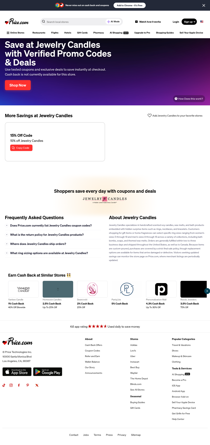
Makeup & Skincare (181, 356)
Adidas (133, 345)
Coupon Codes (92, 350)
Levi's (133, 350)
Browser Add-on (180, 397)
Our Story (90, 367)
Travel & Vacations (181, 345)
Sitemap (136, 435)
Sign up (188, 22)
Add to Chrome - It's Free (129, 5)
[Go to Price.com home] (17, 22)
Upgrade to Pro (142, 32)
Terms (97, 435)
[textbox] (201, 21)
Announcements (93, 373)
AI (115, 21)
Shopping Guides (165, 32)
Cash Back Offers (93, 345)
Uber (132, 356)
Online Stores (17, 32)
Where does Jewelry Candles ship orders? (36, 244)
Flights (54, 32)
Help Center (178, 419)
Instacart (134, 362)
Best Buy (134, 367)
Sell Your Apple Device (191, 32)
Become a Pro (179, 380)
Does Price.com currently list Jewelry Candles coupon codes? (49, 225)
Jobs (86, 435)
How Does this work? (190, 99)
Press (109, 435)
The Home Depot (139, 378)
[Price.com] (17, 348)
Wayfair (134, 373)
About (89, 338)
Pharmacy (98, 32)
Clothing (176, 362)
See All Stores (137, 389)
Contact (73, 435)
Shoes (175, 350)
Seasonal (135, 396)
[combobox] (81, 21)
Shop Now (18, 85)
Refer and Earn (92, 356)
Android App (178, 391)
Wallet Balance (92, 362)
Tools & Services (182, 368)
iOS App (176, 385)
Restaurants (38, 32)
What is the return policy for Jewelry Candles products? (45, 234)
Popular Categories (183, 338)
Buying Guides (137, 402)
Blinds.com (135, 384)
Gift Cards (82, 32)
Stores (134, 338)
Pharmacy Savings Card (184, 408)
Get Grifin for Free (181, 413)
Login (176, 22)
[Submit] (43, 22)
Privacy (122, 435)
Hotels (67, 32)
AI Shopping (116, 32)
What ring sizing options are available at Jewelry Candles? (47, 253)
